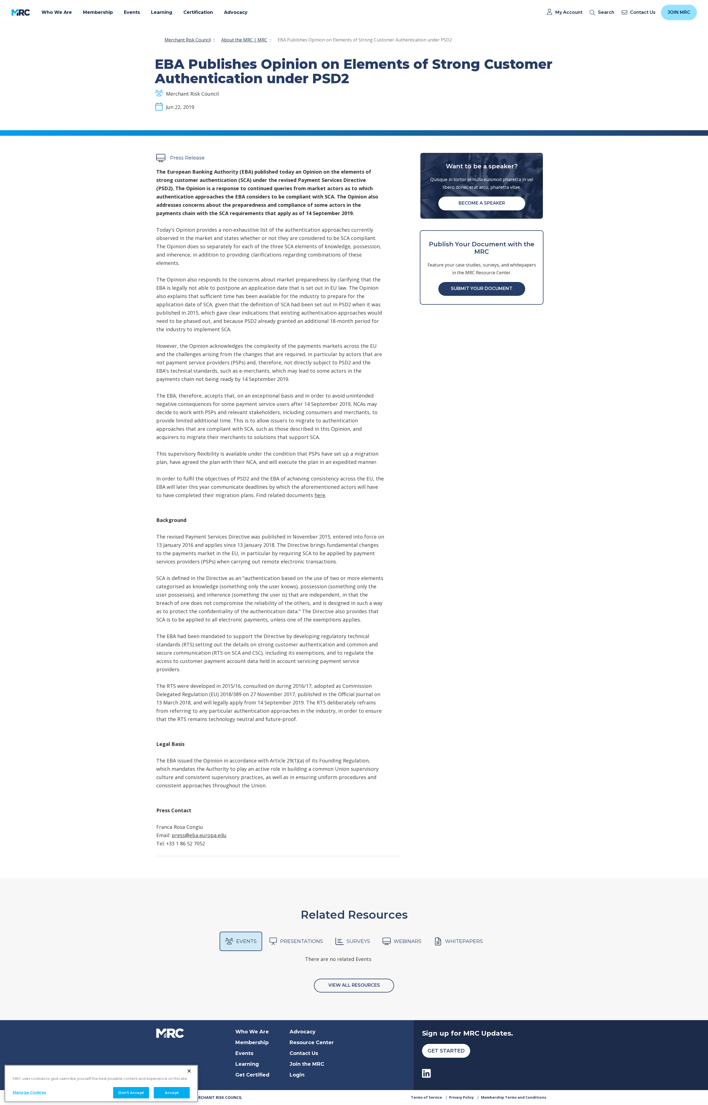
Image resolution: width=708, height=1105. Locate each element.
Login (297, 1075)
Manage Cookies (29, 1092)
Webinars (407, 941)
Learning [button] (161, 12)
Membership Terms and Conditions (513, 1097)
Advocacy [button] (236, 12)
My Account (568, 12)
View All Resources (354, 985)
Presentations (301, 941)
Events (246, 941)
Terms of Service (426, 1097)
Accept (172, 1092)
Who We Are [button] (56, 12)
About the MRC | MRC (244, 40)
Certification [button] (198, 12)
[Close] (189, 1071)
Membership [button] (98, 12)
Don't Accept (131, 1092)
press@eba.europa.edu (199, 835)
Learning (247, 1064)
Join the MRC (307, 1064)
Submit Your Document (481, 288)
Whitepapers (464, 941)
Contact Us (304, 1053)
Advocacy (303, 1032)
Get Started (446, 1051)
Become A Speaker (482, 203)
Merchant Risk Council (188, 40)
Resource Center (312, 1042)
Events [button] (132, 12)
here (319, 495)
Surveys (358, 941)
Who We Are (252, 1032)
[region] (101, 1083)
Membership (252, 1042)
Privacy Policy (461, 1097)
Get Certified (252, 1075)
